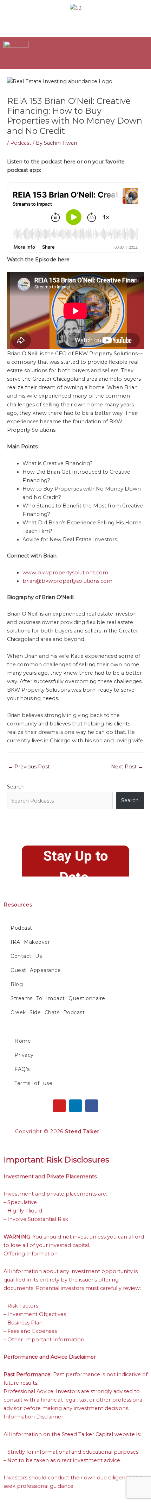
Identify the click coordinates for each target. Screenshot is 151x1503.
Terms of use (33, 1083)
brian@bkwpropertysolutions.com (67, 581)
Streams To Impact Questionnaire (58, 998)
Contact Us (26, 956)
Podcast (20, 143)
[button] (108, 26)
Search (16, 787)
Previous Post (29, 766)
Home (22, 1041)
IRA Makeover (30, 942)
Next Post (127, 766)
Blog (17, 984)
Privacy (24, 1055)
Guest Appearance (36, 970)
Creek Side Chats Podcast (48, 1012)
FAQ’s (22, 1069)
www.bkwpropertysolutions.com (65, 572)
